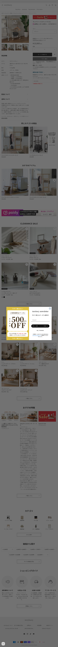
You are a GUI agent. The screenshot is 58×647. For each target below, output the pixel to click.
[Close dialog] (50, 308)
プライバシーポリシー (36, 335)
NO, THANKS (40, 330)
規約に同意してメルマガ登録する (40, 326)
